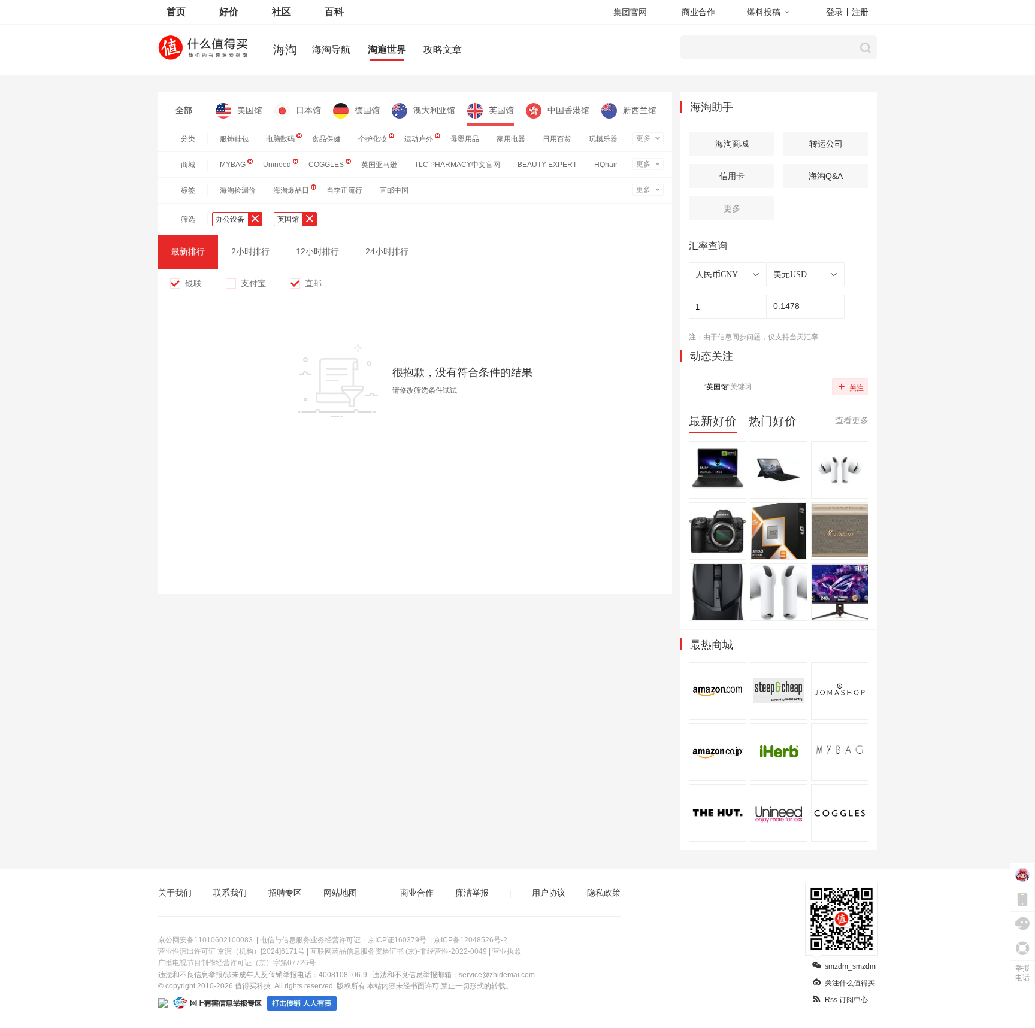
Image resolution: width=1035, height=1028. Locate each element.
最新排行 (188, 251)
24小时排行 (386, 251)
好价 (228, 12)
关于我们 (175, 892)
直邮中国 (394, 190)
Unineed (277, 164)
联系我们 (230, 892)
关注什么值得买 (850, 983)
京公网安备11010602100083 (205, 940)
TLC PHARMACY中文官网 (457, 164)
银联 (193, 283)
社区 (281, 12)
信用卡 (732, 176)
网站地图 (340, 892)
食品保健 (326, 139)
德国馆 (367, 110)
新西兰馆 (639, 110)
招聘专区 (285, 892)
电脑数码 (280, 139)
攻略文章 (442, 49)
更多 (643, 138)
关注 (851, 386)
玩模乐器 (603, 139)
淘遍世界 (387, 49)
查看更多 (851, 420)
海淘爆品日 (291, 190)
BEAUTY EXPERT (547, 164)
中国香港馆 (568, 110)
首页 (176, 12)
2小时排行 (250, 251)
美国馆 (249, 110)
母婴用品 (464, 139)
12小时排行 (317, 251)
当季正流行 (344, 190)
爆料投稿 (763, 12)
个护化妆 (372, 139)
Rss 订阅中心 (846, 1000)
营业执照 (506, 951)
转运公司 (826, 143)
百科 (334, 12)
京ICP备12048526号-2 (470, 940)
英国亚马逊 (379, 164)
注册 (860, 12)
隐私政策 (604, 892)
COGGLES (326, 164)
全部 (183, 110)
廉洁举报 (472, 892)
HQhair (606, 164)
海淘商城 (732, 143)
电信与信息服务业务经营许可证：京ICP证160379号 (343, 940)
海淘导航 (331, 49)
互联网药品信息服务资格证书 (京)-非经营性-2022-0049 (398, 951)
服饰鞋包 (234, 139)
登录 (834, 12)
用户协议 (548, 892)
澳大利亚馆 (434, 110)
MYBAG (233, 164)
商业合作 (698, 12)
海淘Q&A (826, 176)
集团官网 (630, 12)
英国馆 (501, 110)
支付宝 (253, 283)
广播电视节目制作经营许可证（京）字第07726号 (237, 963)
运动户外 (418, 139)
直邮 (313, 283)
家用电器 (511, 139)
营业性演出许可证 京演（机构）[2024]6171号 (231, 951)
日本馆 (308, 110)
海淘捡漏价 (238, 190)
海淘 (285, 49)
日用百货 (557, 139)
